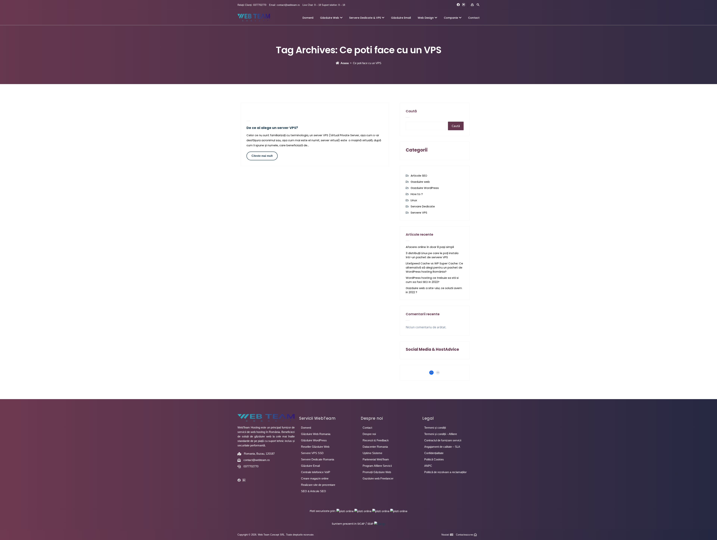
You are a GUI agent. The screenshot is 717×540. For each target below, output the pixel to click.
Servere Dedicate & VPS (365, 18)
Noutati (445, 534)
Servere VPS (419, 213)
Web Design (426, 18)
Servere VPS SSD (312, 453)
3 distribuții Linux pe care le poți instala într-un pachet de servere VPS (432, 255)
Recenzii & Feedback (376, 440)
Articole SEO (419, 176)
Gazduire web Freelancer (378, 478)
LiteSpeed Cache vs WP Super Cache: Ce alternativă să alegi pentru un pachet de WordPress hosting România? (434, 267)
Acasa (345, 63)
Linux (414, 200)
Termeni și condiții (435, 427)
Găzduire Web (329, 18)
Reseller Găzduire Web (315, 446)
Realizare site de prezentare (318, 484)
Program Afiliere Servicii (377, 465)
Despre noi (369, 434)
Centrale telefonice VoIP (315, 472)
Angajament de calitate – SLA (442, 446)
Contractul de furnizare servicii (442, 440)
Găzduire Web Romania (315, 434)
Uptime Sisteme (372, 453)
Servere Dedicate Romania (317, 459)
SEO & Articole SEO (313, 491)
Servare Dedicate (423, 206)
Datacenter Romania (375, 446)
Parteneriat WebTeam (376, 459)
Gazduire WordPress (425, 188)
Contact (473, 18)
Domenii (307, 18)
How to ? (417, 194)
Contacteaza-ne (464, 534)
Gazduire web (420, 182)
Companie (451, 18)
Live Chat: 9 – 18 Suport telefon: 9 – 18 (323, 5)
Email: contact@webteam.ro (284, 5)
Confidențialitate (433, 453)
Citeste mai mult (262, 155)
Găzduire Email (401, 18)
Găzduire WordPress (314, 440)
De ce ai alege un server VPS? (272, 127)
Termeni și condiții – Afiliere (440, 434)
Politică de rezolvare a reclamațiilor (445, 472)
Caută (411, 111)
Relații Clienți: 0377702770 (252, 5)
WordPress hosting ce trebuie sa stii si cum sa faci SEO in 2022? (432, 280)
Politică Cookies (434, 459)
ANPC (428, 465)
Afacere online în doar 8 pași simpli (430, 247)
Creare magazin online (314, 478)
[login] (472, 5)
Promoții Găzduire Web (377, 472)
